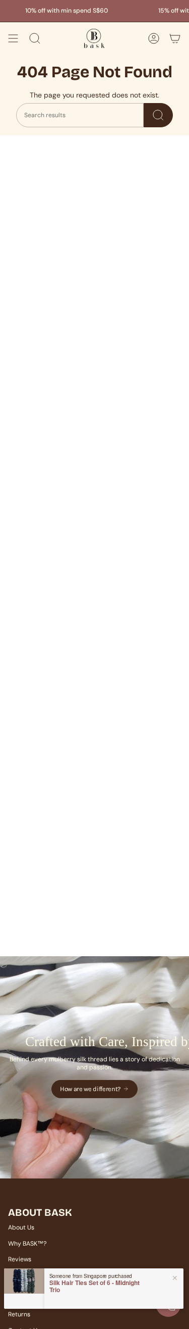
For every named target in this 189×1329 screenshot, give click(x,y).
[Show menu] (13, 38)
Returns (19, 1314)
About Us (21, 1227)
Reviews (19, 1259)
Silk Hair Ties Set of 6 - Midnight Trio (94, 1286)
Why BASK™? (27, 1244)
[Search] (158, 115)
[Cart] (174, 38)
